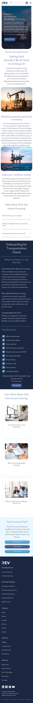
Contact (4, 632)
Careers (4, 628)
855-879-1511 (9, 39)
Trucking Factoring (7, 576)
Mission (4, 616)
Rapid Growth (6, 602)
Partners (4, 624)
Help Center (17, 551)
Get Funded (16, 385)
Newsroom (5, 676)
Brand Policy (28, 699)
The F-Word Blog (7, 672)
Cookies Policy (21, 699)
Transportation (6, 646)
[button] (30, 3)
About (3, 612)
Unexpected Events (7, 598)
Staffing (4, 642)
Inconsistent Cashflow (8, 586)
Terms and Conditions (5, 699)
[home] (4, 3)
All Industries (5, 654)
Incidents (4, 620)
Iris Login (4, 680)
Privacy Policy (14, 699)
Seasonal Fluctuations (8, 594)
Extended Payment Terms (9, 590)
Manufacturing (6, 650)
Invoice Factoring (7, 572)
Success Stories (6, 668)
